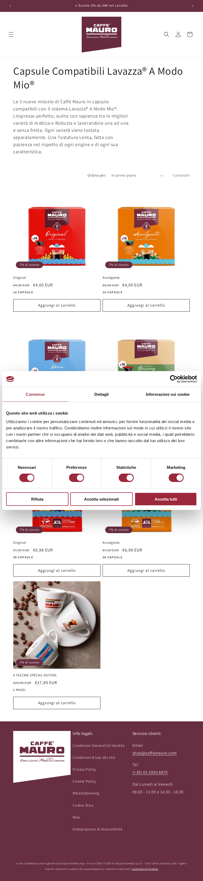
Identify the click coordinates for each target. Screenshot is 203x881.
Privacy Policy (84, 769)
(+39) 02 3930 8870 (150, 772)
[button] (11, 34)
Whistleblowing (86, 793)
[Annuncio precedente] (10, 6)
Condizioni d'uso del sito (94, 757)
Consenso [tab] (35, 394)
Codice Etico (83, 805)
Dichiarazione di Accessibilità (97, 829)
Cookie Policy (84, 781)
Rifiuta (37, 499)
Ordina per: (96, 175)
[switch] (76, 478)
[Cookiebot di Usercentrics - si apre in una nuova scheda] (174, 379)
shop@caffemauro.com (154, 753)
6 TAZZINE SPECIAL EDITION (35, 675)
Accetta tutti (166, 499)
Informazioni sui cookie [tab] (168, 394)
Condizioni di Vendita (145, 869)
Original (19, 278)
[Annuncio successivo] (193, 6)
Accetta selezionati (101, 499)
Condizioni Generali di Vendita (98, 745)
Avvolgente (111, 278)
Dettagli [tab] (101, 394)
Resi (76, 817)
